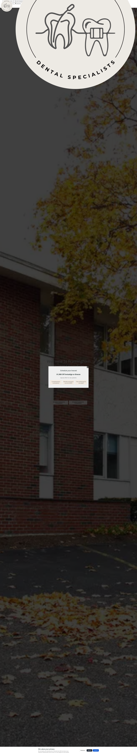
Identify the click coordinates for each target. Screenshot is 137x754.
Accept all (96, 750)
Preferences (82, 750)
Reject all (89, 750)
